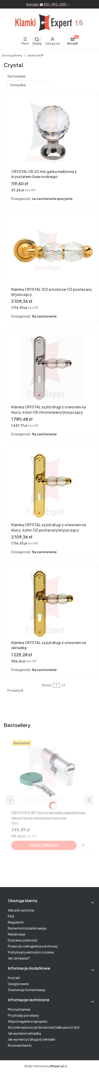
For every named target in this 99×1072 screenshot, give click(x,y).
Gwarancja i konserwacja (26, 990)
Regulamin (16, 922)
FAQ (11, 916)
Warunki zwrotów (21, 910)
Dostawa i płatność (22, 940)
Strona (46, 685)
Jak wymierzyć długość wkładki (31, 1039)
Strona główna (12, 55)
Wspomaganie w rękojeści (27, 1021)
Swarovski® (36, 55)
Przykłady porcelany (23, 1015)
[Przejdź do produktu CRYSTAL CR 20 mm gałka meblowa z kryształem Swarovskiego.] (53, 132)
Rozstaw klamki (20, 1045)
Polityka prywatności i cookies (31, 952)
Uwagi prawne (18, 984)
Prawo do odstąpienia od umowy (33, 946)
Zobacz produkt (44, 845)
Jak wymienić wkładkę (24, 1033)
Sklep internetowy (44, 1066)
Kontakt (14, 978)
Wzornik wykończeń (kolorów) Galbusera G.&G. (44, 1027)
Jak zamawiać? (19, 958)
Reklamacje (16, 934)
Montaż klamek (19, 1009)
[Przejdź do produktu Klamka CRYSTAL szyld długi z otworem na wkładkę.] (53, 603)
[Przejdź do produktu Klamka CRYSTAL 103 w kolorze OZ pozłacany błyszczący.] (53, 250)
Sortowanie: (16, 76)
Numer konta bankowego (27, 928)
